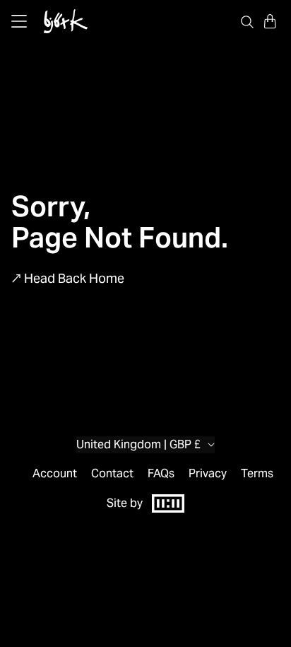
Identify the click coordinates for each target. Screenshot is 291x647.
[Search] (247, 21)
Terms (257, 474)
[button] (270, 21)
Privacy (208, 474)
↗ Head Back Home (67, 278)
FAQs (161, 474)
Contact (112, 474)
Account (54, 474)
